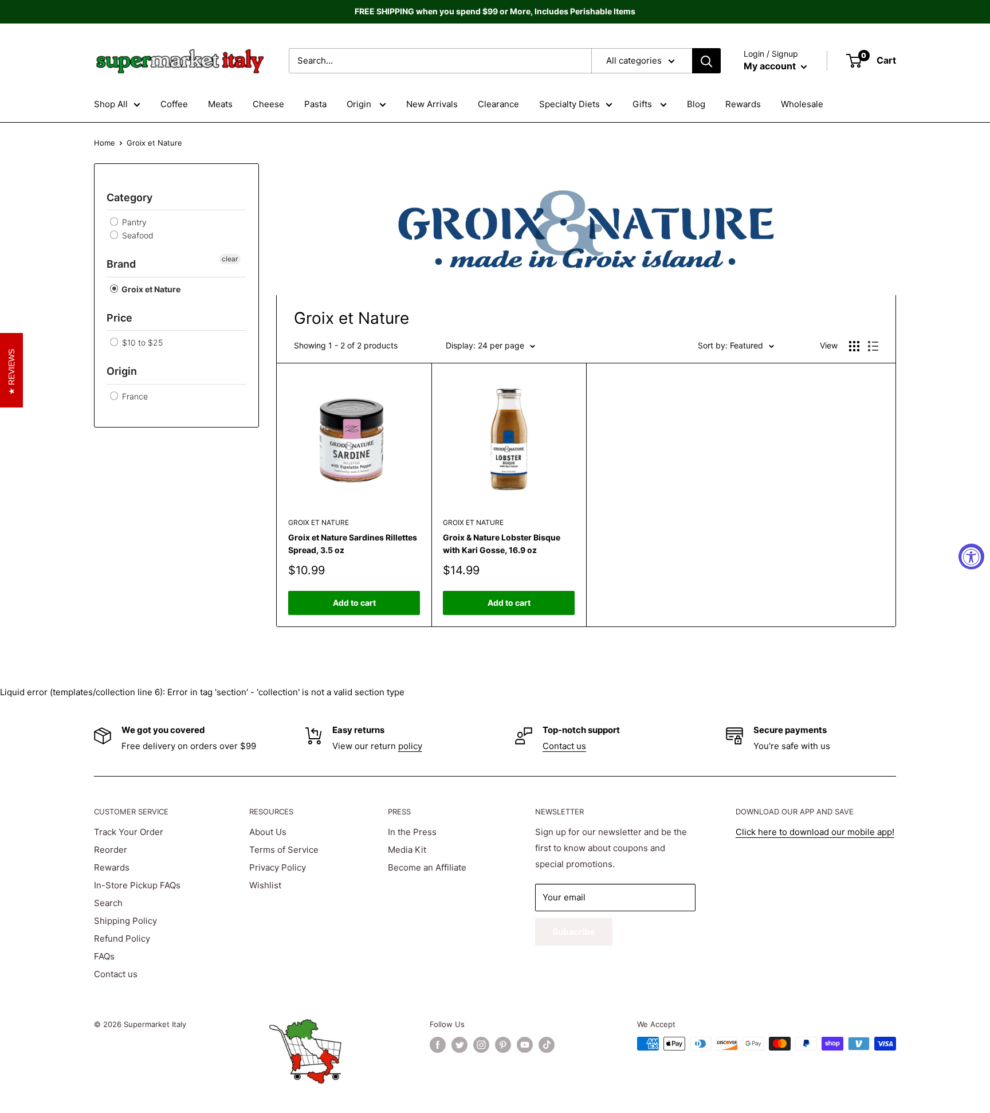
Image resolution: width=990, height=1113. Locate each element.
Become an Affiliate (427, 867)
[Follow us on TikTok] (547, 1045)
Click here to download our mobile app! (815, 831)
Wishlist (265, 885)
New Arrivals (432, 104)
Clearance (498, 104)
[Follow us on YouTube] (525, 1045)
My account (771, 66)
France (134, 396)
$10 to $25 (141, 342)
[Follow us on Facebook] (438, 1045)
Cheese (268, 104)
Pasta (315, 104)
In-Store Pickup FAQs (137, 885)
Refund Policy (122, 938)
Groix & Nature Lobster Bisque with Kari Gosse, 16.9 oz (501, 543)
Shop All (111, 104)
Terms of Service (284, 849)
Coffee (174, 104)
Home (104, 142)
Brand (121, 264)
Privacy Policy (277, 867)
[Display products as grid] (854, 346)
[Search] (706, 60)
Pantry (133, 222)
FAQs (104, 956)
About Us (267, 831)
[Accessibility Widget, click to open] (971, 557)
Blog (696, 104)
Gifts (643, 104)
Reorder (110, 849)
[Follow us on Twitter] (459, 1045)
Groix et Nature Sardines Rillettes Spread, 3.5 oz (352, 543)
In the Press (412, 831)
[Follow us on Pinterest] (503, 1045)
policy (410, 745)
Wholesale (802, 104)
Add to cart (354, 603)
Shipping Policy (125, 920)
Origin (360, 104)
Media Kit (407, 849)
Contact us (564, 745)
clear (230, 258)
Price (119, 318)
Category (129, 197)
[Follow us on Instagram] (481, 1045)
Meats (220, 104)
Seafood (137, 235)
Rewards (743, 104)
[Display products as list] (873, 346)
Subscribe (573, 931)
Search (108, 903)
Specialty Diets (569, 104)
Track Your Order (128, 831)
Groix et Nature (150, 289)
